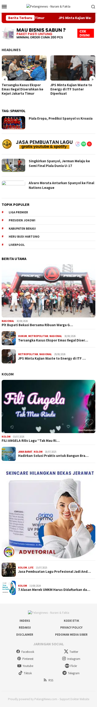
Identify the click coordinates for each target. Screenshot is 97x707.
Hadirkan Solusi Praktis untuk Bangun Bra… (53, 456)
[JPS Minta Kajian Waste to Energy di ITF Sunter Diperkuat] (73, 68)
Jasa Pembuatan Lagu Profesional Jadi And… (54, 571)
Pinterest (27, 659)
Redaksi (25, 628)
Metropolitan (38, 336)
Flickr (73, 666)
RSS (50, 680)
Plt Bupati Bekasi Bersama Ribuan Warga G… (37, 325)
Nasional (8, 321)
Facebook (27, 652)
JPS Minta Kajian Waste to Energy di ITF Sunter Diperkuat (71, 89)
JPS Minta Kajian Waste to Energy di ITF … (52, 358)
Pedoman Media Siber (71, 635)
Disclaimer (24, 635)
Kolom (8, 374)
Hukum (22, 336)
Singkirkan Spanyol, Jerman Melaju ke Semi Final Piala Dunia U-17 (59, 163)
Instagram (73, 659)
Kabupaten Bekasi (22, 229)
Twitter (73, 652)
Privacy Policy (71, 628)
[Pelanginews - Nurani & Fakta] (48, 6)
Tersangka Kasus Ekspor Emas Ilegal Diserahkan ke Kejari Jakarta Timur (22, 89)
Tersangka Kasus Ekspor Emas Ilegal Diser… (53, 340)
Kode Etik (71, 621)
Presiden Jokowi (22, 220)
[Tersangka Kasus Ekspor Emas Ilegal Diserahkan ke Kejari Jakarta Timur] (24, 68)
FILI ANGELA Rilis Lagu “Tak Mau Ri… (31, 441)
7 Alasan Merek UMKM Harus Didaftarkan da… (54, 590)
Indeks (25, 621)
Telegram (74, 673)
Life (30, 567)
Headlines (11, 49)
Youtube (28, 666)
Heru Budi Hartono (24, 237)
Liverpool (17, 245)
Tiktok (28, 673)
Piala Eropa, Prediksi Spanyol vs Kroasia (61, 118)
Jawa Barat (25, 451)
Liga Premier (18, 212)
